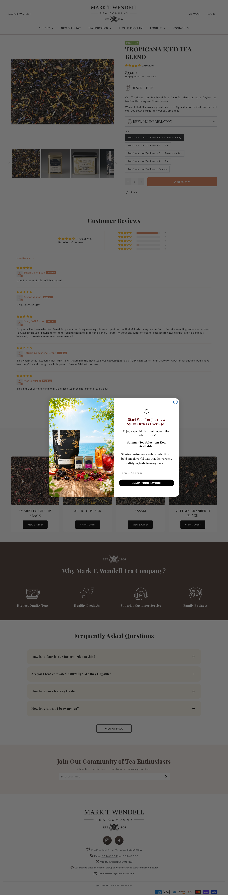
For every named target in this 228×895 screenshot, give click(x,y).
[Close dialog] (175, 402)
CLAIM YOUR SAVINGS (146, 482)
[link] (146, 411)
